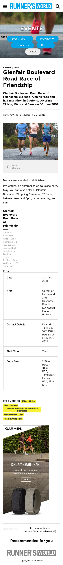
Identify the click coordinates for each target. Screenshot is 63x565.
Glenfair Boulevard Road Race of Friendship (22, 410)
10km (24, 401)
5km (6, 405)
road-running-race (13, 419)
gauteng (14, 405)
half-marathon (10, 415)
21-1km (32, 401)
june (21, 415)
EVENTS (7, 67)
